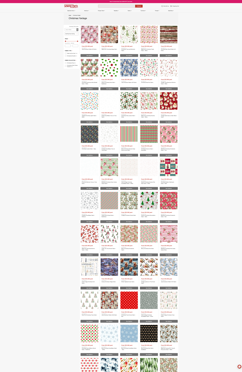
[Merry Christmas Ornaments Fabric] (129, 240)
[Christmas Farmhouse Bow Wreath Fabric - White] (89, 74)
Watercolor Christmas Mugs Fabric (109, 49)
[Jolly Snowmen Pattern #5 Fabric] (89, 41)
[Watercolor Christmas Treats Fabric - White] (149, 41)
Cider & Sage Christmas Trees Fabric (167, 315)
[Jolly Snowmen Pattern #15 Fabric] (129, 74)
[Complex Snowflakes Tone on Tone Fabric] (109, 141)
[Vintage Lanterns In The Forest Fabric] (149, 273)
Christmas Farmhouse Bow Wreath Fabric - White (89, 83)
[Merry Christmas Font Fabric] (149, 240)
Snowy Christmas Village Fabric (109, 281)
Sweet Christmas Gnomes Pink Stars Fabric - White (148, 182)
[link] (71, 53)
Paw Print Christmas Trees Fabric (89, 315)
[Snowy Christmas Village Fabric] (109, 273)
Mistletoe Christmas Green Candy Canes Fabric (109, 182)
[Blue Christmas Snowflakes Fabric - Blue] (129, 340)
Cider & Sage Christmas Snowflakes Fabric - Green (147, 315)
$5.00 (68, 43)
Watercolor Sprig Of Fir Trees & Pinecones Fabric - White (168, 349)
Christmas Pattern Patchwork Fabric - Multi (167, 182)
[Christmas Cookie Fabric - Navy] (89, 141)
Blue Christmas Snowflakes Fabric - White (109, 349)
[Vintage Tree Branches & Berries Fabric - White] (168, 74)
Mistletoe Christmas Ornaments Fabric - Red (168, 216)
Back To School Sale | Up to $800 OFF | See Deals (121, 1)
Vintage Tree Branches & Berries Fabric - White (168, 83)
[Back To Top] (240, 370)
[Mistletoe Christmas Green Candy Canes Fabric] (109, 174)
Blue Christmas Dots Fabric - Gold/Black (147, 349)
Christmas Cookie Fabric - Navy (89, 148)
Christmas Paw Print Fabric (147, 82)
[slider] (65, 41)
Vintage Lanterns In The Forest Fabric (148, 282)
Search (139, 6)
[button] (174, 6)
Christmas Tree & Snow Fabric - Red (128, 315)
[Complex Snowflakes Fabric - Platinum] (89, 207)
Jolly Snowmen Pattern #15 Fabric (129, 82)
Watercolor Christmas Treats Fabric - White (147, 50)
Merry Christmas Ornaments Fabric (127, 249)
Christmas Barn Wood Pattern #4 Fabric (168, 50)
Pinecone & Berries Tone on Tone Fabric (89, 182)
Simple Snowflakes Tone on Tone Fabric (109, 116)
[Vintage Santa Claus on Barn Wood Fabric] (168, 107)
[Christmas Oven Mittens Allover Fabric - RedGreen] (89, 340)
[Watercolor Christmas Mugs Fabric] (109, 41)
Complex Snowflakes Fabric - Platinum (88, 216)
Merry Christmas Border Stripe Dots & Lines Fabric (128, 149)
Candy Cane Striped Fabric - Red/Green (108, 216)
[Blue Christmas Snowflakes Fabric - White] (109, 340)
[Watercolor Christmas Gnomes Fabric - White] (149, 107)
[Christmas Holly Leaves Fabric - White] (129, 107)
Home (70, 15)
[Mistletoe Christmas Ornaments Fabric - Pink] (168, 141)
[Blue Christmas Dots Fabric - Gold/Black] (149, 340)
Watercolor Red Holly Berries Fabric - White (88, 249)
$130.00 (72, 43)
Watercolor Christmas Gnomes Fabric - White (148, 116)
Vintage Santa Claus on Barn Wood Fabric (168, 116)
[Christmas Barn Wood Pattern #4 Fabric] (168, 41)
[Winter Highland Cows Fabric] (129, 273)
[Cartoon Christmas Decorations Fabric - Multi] (149, 207)
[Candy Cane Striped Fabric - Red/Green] (109, 207)
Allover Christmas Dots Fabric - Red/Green (109, 83)
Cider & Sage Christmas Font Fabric (88, 282)
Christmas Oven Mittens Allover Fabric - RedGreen (89, 349)
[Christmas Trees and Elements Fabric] (129, 41)
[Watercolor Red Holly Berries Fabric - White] (89, 240)
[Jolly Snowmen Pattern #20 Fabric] (109, 307)
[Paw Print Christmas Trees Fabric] (89, 307)
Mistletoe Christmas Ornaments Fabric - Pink (168, 149)
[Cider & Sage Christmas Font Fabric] (89, 273)
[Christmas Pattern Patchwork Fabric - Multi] (168, 174)
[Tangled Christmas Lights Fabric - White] (89, 107)
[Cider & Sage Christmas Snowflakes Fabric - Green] (149, 307)
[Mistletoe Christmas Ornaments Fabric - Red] (168, 207)
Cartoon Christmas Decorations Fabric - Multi (148, 216)
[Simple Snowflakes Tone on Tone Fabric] (109, 107)
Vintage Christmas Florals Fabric (128, 215)
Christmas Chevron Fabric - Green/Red (147, 149)
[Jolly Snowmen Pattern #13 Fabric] (168, 273)
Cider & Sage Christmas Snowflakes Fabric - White (127, 182)
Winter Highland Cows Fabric (127, 281)
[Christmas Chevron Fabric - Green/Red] (149, 141)
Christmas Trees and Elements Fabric (128, 50)
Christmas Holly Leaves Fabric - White (128, 116)
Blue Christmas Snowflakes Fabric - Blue (129, 349)
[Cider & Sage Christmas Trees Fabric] (168, 307)
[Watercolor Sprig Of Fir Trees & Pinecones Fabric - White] (168, 340)
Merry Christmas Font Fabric (147, 248)
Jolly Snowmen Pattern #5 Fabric (89, 49)
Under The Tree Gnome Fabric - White (109, 249)
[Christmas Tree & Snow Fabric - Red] (129, 307)
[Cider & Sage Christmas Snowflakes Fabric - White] (129, 174)
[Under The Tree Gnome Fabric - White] (109, 240)
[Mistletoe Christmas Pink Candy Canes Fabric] (168, 240)
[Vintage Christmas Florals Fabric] (129, 207)
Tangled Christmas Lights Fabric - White (89, 116)
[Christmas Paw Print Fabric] (149, 74)
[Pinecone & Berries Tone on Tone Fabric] (89, 174)
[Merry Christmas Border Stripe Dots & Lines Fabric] (129, 141)
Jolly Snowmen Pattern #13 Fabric (168, 281)
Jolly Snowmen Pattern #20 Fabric (109, 315)
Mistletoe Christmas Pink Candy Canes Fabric (168, 249)
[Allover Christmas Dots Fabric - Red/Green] (109, 74)
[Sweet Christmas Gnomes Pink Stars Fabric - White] (149, 174)
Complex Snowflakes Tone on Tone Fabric (108, 149)
